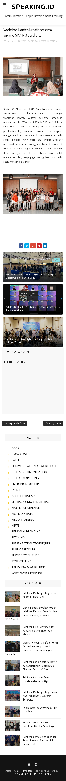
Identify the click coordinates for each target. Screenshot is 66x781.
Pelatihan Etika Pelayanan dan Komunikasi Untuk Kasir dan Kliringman (38, 630)
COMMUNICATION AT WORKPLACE (34, 466)
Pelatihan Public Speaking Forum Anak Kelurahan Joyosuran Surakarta (40, 695)
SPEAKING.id (33, 6)
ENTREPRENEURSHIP (25, 484)
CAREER (16, 460)
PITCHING (18, 537)
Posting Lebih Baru (14, 423)
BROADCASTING (22, 454)
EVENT (16, 490)
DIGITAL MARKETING (25, 478)
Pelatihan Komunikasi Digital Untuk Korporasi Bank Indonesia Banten (29, 341)
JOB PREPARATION (24, 496)
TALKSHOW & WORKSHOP (28, 567)
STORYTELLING (21, 561)
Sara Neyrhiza (44, 109)
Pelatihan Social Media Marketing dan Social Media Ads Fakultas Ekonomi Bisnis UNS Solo (40, 665)
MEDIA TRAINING (23, 519)
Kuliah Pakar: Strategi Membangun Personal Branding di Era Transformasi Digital (33, 308)
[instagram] (35, 764)
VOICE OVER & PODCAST (27, 573)
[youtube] (29, 764)
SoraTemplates (24, 770)
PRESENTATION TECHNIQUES (31, 543)
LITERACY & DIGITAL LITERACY (31, 502)
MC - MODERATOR (23, 514)
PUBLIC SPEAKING (23, 549)
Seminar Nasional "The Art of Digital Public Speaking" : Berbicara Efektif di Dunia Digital (30, 276)
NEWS (15, 525)
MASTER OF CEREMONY (27, 507)
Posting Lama (53, 423)
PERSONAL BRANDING (26, 531)
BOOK (15, 448)
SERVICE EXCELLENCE (25, 555)
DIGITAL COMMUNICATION (44, 41)
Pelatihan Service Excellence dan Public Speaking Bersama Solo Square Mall (40, 740)
